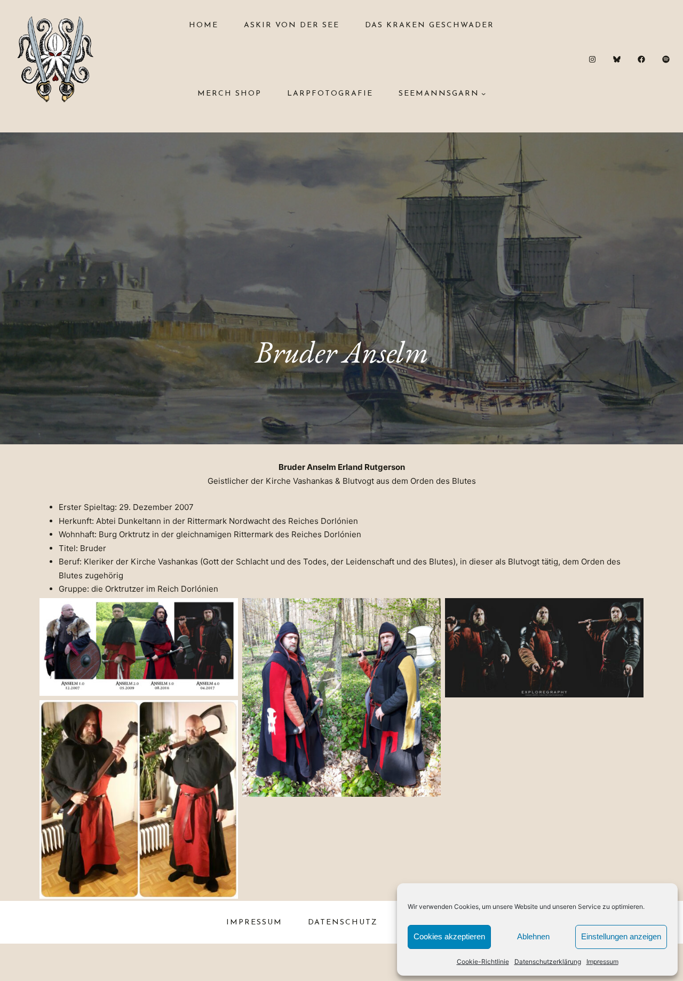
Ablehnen (533, 936)
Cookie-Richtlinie (483, 962)
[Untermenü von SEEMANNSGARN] (483, 93)
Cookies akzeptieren (449, 936)
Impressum (602, 962)
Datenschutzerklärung (547, 962)
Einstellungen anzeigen (621, 936)
